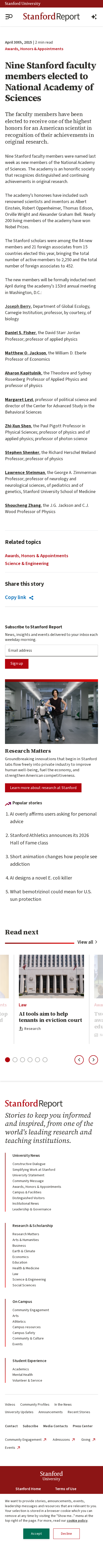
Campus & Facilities (27, 1192)
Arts (15, 1315)
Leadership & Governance (31, 1209)
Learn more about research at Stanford (43, 788)
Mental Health (22, 1374)
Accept (36, 1533)
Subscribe (30, 1426)
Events (17, 1344)
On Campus (22, 1301)
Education (19, 1262)
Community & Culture (28, 1338)
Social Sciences (24, 1285)
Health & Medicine (25, 1268)
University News (26, 1155)
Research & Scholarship (32, 1225)
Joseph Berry (18, 306)
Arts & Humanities (25, 1239)
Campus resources (26, 1327)
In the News (63, 1404)
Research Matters (25, 1234)
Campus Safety (23, 1332)
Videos (10, 1404)
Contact (11, 1426)
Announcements (50, 1412)
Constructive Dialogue (29, 1164)
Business (19, 1245)
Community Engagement (30, 1310)
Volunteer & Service (27, 1380)
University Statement (28, 1175)
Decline (66, 1533)
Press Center (82, 1426)
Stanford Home (28, 1489)
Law (22, 1005)
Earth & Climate (23, 1251)
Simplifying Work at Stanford (33, 1169)
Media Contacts (55, 1426)
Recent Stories (79, 1412)
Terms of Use (65, 1489)
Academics (20, 1369)
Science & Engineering (27, 563)
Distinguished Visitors (28, 1198)
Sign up (16, 663)
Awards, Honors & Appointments (34, 49)
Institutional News (25, 1203)
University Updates (19, 1412)
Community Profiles (35, 1404)
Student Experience (29, 1361)
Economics (20, 1257)
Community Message (28, 1181)
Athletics (19, 1321)
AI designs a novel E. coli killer (41, 878)
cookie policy (77, 1520)
